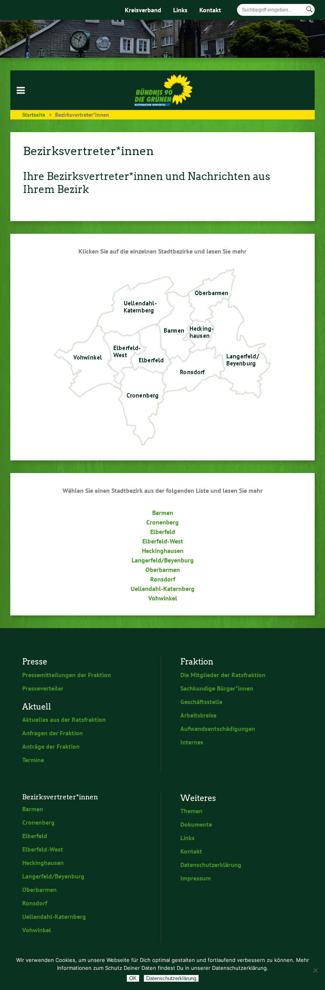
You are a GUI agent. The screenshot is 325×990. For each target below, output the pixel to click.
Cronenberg (162, 522)
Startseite (33, 114)
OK (133, 978)
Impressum (195, 878)
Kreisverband (143, 10)
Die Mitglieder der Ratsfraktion (223, 675)
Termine (33, 760)
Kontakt (210, 10)
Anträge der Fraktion (51, 746)
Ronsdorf (162, 579)
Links (180, 10)
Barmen (162, 513)
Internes (191, 742)
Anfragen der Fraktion (52, 733)
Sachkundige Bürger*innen (216, 688)
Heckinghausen (163, 551)
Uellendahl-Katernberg (163, 588)
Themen (191, 811)
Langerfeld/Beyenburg (163, 560)
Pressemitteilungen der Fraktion (66, 675)
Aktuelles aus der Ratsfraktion (64, 719)
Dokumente (196, 824)
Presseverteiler (42, 688)
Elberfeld (162, 532)
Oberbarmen (162, 570)
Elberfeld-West (162, 541)
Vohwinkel (162, 598)
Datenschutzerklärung (210, 865)
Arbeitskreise (198, 715)
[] (309, 9)
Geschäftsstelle (201, 702)
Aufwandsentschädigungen (217, 729)
